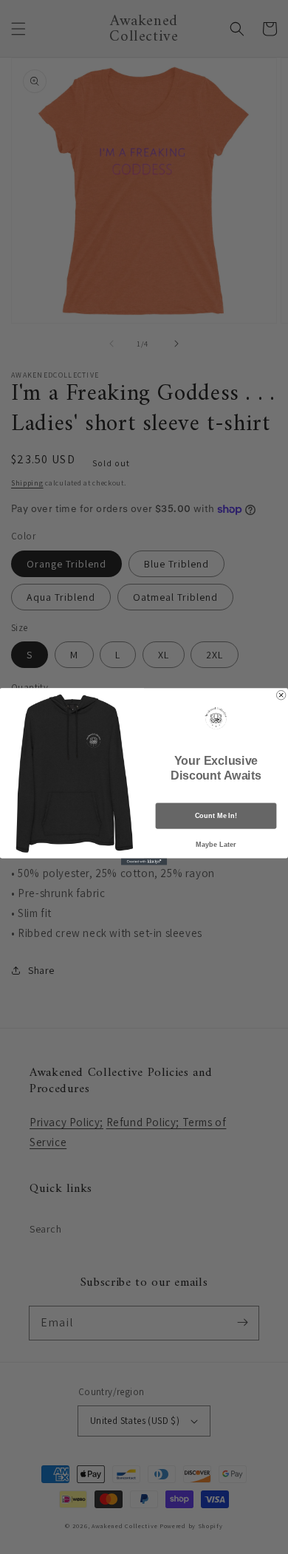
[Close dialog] (280, 695)
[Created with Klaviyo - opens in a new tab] (144, 862)
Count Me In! (216, 816)
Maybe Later (216, 845)
